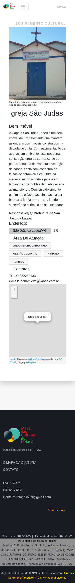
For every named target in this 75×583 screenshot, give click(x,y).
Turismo (18, 261)
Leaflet (13, 359)
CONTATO (10, 469)
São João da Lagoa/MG (30, 230)
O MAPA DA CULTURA (19, 462)
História (53, 253)
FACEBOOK (12, 483)
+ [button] (14, 289)
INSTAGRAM (12, 490)
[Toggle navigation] (23, 6)
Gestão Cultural (25, 253)
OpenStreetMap (38, 359)
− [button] (14, 295)
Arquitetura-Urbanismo (30, 245)
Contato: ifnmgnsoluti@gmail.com (27, 497)
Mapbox (32, 362)
